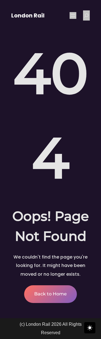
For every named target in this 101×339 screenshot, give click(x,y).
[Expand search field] (86, 15)
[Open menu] (73, 15)
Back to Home (50, 294)
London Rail (28, 15)
